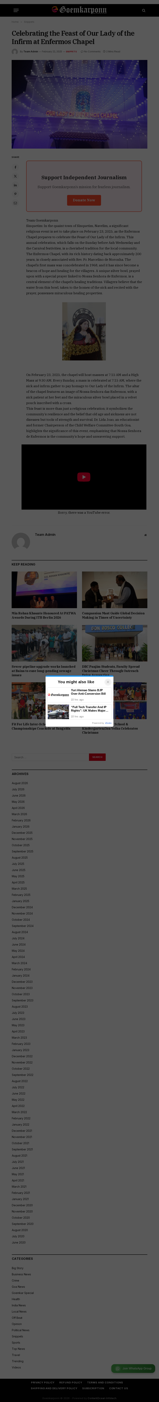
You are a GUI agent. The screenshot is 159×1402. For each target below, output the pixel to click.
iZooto (108, 723)
